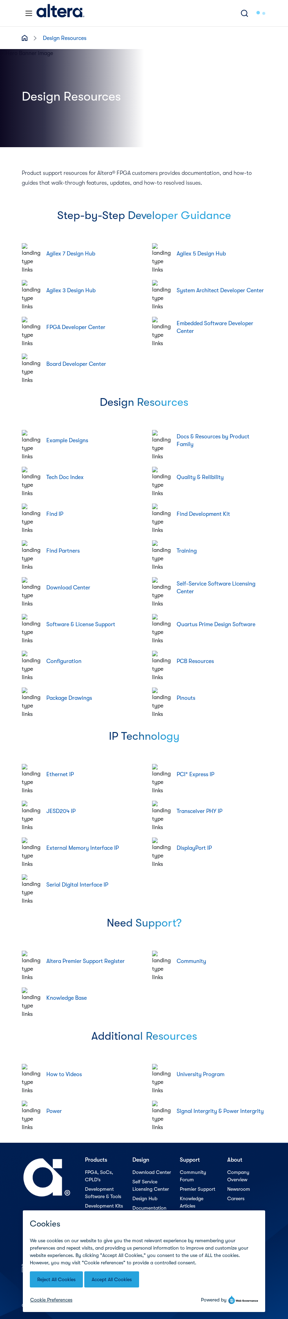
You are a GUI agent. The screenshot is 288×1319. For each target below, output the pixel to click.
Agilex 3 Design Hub (71, 290)
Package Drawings (69, 698)
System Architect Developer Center (220, 290)
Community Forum (193, 1175)
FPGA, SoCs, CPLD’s (99, 1175)
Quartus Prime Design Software (216, 624)
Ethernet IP (60, 774)
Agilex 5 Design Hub (201, 254)
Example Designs (67, 440)
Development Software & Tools (103, 1192)
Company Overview (238, 1175)
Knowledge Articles (191, 1202)
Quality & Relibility (200, 477)
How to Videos (64, 1074)
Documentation (149, 1208)
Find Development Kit (203, 514)
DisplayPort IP (194, 848)
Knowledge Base (66, 998)
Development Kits (104, 1206)
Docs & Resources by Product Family (213, 440)
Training (187, 551)
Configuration (63, 661)
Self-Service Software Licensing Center (216, 588)
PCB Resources (195, 661)
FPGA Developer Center (75, 327)
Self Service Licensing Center (150, 1185)
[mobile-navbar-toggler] (29, 13)
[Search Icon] (244, 13)
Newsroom (238, 1189)
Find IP (54, 514)
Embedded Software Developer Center (215, 327)
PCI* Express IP (195, 774)
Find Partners (63, 551)
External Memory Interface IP (82, 848)
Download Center (68, 588)
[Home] (60, 13)
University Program (200, 1074)
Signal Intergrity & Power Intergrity (220, 1111)
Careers (235, 1198)
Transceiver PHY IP (199, 811)
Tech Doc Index (65, 477)
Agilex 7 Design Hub (70, 254)
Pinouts (186, 698)
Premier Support (197, 1189)
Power (54, 1111)
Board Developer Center (76, 364)
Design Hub (144, 1198)
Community (191, 961)
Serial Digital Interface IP (77, 885)
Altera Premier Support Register (85, 961)
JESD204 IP (61, 811)
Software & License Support (80, 624)
